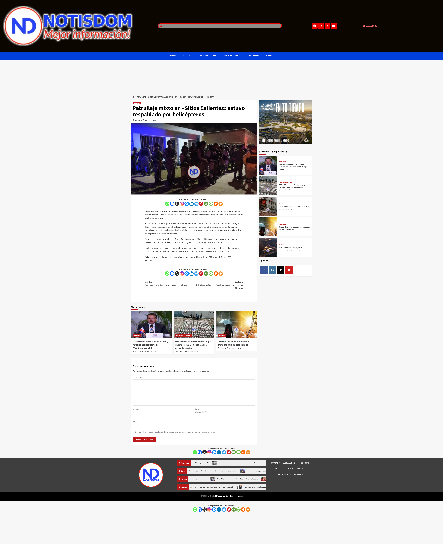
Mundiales (282, 204)
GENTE (215, 56)
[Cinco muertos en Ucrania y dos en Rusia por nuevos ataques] (268, 206)
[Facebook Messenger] (186, 204)
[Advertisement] (221, 77)
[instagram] (272, 270)
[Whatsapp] (167, 204)
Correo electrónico (200, 410)
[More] (220, 204)
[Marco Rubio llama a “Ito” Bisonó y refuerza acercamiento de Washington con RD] (151, 324)
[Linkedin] (191, 204)
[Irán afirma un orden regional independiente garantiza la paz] (268, 247)
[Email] (206, 204)
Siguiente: (219, 285)
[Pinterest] (201, 204)
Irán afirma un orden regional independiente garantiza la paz (291, 248)
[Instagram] (321, 26)
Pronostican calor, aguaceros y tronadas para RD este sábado (233, 343)
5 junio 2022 (149, 120)
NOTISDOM (138, 120)
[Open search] (160, 26)
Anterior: (166, 283)
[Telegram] (196, 204)
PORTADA (173, 56)
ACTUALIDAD (187, 56)
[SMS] (211, 204)
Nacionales (137, 103)
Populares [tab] (278, 151)
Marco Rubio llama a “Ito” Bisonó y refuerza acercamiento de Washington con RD (150, 345)
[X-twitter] (327, 26)
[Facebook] (315, 26)
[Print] (216, 204)
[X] (177, 204)
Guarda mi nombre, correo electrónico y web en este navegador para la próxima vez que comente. (175, 432)
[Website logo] (77, 26)
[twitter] (280, 270)
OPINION (228, 56)
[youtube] (289, 270)
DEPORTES (203, 56)
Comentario (138, 377)
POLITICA (239, 56)
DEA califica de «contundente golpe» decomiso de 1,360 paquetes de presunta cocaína (193, 345)
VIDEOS (268, 56)
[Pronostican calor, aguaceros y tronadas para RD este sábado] (236, 324)
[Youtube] (334, 26)
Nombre (137, 409)
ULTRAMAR (254, 56)
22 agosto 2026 (148, 352)
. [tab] (287, 151)
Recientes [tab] (265, 151)
